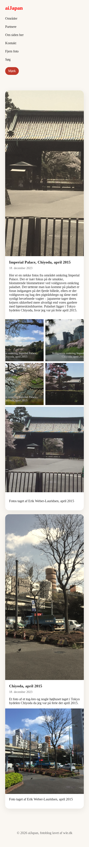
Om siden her (14, 35)
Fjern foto (12, 51)
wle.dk (67, 833)
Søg (8, 59)
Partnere (10, 26)
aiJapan (14, 8)
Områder (11, 18)
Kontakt (10, 43)
